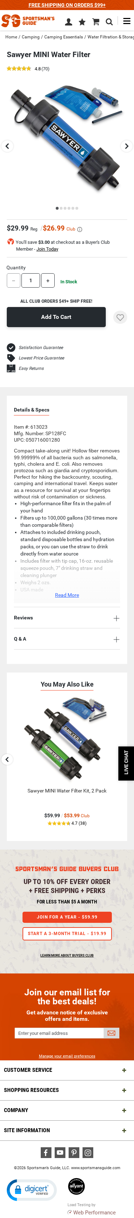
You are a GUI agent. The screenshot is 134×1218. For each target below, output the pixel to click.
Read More (67, 595)
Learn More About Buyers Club (67, 955)
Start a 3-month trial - (67, 933)
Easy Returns (31, 368)
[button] (82, 22)
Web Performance (94, 1212)
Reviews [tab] (23, 617)
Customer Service (28, 1069)
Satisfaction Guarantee (41, 347)
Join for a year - (67, 917)
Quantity (16, 267)
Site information (27, 1130)
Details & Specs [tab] (31, 410)
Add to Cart (56, 316)
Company (16, 1110)
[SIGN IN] (68, 23)
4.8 (38, 69)
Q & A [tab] (20, 639)
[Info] (79, 229)
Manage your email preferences (67, 1056)
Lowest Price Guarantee (41, 358)
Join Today (47, 249)
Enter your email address (43, 1033)
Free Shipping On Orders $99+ (67, 5)
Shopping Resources (31, 1090)
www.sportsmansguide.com (95, 1168)
